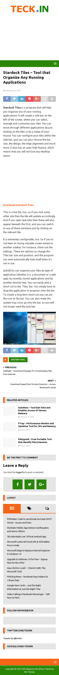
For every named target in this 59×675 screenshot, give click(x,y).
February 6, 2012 (13, 90)
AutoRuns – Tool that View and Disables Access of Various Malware (34, 410)
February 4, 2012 (27, 417)
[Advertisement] (29, 37)
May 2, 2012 (25, 430)
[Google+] (41, 484)
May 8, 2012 (25, 446)
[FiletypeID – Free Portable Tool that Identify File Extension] (9, 442)
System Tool (18, 360)
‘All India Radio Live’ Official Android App (26, 536)
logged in (20, 472)
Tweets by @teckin (12, 638)
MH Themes (29, 672)
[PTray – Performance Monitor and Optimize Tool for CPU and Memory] (9, 426)
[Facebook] (17, 484)
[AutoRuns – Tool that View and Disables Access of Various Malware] (9, 411)
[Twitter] (29, 484)
